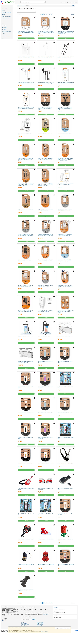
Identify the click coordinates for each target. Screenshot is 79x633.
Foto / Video (4, 29)
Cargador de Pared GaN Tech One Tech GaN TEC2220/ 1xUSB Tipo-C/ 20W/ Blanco (65, 210)
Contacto (69, 2)
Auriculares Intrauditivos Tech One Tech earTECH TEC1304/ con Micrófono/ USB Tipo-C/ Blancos (66, 83)
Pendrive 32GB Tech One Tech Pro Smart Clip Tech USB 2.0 (65, 514)
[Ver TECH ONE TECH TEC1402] (26, 23)
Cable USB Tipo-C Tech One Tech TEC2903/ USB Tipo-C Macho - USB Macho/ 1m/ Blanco (65, 184)
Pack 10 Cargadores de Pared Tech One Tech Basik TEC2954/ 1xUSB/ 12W (25, 362)
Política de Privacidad (45, 614)
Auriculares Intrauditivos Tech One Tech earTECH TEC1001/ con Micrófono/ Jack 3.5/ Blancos (46, 57)
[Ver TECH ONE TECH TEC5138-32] (66, 455)
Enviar (34, 619)
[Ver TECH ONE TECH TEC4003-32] (26, 505)
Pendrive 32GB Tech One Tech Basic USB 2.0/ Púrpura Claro (45, 438)
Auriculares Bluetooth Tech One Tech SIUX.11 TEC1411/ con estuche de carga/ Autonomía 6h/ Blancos (46, 32)
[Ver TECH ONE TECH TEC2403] (26, 277)
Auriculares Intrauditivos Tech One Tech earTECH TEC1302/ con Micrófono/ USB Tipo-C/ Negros (46, 83)
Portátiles (3, 10)
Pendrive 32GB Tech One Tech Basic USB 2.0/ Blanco (65, 413)
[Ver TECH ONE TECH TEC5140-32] (26, 480)
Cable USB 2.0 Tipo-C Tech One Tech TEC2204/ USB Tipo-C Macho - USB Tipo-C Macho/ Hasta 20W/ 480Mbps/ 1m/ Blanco (65, 159)
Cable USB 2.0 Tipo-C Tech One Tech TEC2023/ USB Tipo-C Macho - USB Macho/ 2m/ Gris (45, 159)
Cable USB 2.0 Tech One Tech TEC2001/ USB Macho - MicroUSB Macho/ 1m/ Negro (45, 133)
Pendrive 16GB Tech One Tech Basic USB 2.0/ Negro (25, 387)
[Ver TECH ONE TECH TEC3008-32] (26, 429)
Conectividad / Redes (5, 18)
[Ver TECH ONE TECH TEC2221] (46, 252)
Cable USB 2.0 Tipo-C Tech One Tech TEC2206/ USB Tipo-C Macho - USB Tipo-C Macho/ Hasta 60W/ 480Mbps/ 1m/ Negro (26, 184)
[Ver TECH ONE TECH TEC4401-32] (26, 455)
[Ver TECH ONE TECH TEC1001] (46, 49)
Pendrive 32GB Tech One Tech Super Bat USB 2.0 (26, 564)
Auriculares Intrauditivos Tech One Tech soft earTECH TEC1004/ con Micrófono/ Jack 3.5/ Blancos (45, 108)
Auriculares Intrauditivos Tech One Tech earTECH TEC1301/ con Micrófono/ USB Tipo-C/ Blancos (26, 83)
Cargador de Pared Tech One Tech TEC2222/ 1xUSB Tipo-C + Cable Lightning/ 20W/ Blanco (65, 260)
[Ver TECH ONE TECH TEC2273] (66, 226)
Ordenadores (4, 5)
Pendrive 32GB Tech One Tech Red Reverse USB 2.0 (46, 539)
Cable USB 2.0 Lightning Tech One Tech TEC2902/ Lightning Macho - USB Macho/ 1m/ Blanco (25, 134)
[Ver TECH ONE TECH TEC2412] (46, 277)
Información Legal (40, 622)
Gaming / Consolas (5, 20)
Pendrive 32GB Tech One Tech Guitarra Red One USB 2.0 (26, 489)
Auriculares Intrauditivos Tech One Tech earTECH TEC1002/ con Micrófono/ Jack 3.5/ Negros (66, 57)
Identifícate (63, 2)
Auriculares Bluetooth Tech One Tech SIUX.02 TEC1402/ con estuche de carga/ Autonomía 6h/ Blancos (26, 32)
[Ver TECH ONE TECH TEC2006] (26, 150)
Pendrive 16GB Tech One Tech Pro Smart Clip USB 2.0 (25, 413)
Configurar (57, 628)
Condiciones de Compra (25, 624)
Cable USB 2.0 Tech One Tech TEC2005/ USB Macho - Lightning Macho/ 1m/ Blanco (65, 133)
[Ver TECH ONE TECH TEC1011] (66, 23)
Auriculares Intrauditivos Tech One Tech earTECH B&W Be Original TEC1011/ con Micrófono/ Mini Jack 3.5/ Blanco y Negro (66, 32)
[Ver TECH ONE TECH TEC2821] (26, 582)
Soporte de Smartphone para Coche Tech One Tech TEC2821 (26, 590)
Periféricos (3, 25)
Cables (3, 23)
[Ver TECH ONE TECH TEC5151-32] (46, 531)
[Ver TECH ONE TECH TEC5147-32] (46, 480)
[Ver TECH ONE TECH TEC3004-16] (26, 404)
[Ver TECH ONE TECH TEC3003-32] (66, 505)
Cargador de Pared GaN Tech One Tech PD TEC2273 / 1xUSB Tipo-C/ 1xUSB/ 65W (65, 235)
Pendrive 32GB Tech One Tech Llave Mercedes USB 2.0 (65, 489)
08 (49, 14)
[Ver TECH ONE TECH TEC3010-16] (46, 353)
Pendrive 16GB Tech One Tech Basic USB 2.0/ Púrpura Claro (45, 387)
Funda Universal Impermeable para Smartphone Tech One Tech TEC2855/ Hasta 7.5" (46, 336)
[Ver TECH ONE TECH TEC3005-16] (66, 353)
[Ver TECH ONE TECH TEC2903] (66, 176)
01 (42, 14)
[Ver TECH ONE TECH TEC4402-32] (46, 455)
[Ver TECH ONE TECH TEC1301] (26, 74)
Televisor (3, 14)
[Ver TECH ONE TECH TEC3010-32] (46, 404)
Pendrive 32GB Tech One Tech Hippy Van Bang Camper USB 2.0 (45, 489)
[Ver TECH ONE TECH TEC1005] (66, 99)
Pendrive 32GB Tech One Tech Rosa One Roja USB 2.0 (65, 539)
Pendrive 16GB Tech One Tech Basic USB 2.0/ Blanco (65, 362)
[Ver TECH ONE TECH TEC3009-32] (46, 429)
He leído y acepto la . (28, 616)
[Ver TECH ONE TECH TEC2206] (26, 176)
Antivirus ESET (39, 625)
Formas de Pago (40, 624)
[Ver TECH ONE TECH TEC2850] (26, 328)
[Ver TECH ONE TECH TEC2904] (46, 302)
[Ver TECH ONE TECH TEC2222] (66, 252)
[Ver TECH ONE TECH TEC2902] (26, 125)
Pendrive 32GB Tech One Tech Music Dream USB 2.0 (26, 514)
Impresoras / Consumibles (6, 16)
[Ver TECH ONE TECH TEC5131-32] (66, 531)
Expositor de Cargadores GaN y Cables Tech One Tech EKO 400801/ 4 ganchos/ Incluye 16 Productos (66, 311)
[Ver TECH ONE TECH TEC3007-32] (66, 404)
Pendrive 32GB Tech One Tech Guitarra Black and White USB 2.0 (65, 463)
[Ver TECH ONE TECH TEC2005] (66, 125)
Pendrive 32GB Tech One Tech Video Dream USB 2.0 (66, 565)
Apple (3, 38)
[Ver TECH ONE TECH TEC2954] (26, 353)
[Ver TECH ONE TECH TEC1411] (46, 23)
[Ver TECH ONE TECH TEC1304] (66, 74)
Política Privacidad (24, 623)
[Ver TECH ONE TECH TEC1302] (46, 74)
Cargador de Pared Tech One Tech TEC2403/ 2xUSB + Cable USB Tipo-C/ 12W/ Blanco (25, 286)
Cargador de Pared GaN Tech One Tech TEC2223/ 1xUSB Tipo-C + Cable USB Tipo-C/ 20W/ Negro (25, 260)
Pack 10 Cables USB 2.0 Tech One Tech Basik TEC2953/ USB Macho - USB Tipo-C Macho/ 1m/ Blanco (65, 337)
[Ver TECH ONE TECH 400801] (66, 302)
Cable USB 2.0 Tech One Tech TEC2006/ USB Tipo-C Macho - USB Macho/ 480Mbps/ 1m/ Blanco (25, 159)
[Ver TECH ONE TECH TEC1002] (66, 49)
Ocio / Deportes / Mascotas (6, 35)
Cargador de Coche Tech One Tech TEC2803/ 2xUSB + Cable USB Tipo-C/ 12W (45, 210)
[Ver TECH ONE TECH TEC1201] (26, 49)
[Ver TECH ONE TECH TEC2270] (46, 226)
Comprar (26, 38)
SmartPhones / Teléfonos (6, 12)
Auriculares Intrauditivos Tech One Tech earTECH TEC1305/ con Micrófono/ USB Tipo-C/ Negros (26, 108)
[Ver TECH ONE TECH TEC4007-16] (66, 379)
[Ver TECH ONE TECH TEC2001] (46, 125)
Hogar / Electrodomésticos (6, 31)
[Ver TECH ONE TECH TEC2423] (26, 302)
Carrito (75, 2)
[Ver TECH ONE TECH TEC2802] (26, 201)
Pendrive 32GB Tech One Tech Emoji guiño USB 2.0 (45, 463)
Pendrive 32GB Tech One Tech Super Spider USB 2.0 (46, 565)
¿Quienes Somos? (24, 625)
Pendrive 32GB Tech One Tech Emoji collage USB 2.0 (26, 463)
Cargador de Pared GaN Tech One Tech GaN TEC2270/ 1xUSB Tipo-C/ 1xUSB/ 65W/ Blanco (45, 235)
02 (44, 14)
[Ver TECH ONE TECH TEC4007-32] (46, 505)
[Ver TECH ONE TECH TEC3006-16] (26, 379)
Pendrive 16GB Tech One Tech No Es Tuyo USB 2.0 (65, 387)
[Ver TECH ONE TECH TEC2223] (26, 252)
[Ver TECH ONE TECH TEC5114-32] (26, 556)
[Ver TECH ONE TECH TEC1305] (26, 99)
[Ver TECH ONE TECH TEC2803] (46, 201)
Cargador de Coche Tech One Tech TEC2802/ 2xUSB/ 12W (25, 210)
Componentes (4, 8)
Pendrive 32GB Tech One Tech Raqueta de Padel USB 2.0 (26, 539)
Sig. (51, 14)
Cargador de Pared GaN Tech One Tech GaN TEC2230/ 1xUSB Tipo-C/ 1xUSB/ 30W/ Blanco (25, 235)
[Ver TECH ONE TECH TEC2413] (66, 277)
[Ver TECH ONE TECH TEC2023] (46, 150)
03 (46, 14)
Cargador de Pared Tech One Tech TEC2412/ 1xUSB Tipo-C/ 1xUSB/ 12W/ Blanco (45, 286)
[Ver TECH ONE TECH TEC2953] (66, 328)
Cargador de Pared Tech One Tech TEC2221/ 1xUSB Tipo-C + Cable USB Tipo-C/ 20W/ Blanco (45, 260)
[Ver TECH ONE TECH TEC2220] (66, 201)
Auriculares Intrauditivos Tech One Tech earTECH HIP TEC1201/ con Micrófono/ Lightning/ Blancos (26, 57)
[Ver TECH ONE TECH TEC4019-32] (66, 556)
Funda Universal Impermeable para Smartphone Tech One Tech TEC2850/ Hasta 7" (26, 336)
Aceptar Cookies (67, 628)
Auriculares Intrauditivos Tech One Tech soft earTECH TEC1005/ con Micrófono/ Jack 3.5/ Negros (65, 108)
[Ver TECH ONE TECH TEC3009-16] (46, 379)
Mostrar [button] (72, 14)
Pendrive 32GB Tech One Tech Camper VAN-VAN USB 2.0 (66, 438)
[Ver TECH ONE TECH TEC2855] (46, 328)
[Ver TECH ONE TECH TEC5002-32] (66, 480)
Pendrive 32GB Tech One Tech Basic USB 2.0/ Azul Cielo (45, 413)
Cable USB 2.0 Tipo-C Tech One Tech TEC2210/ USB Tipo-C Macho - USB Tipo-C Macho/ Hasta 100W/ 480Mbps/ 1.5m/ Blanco (45, 184)
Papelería (3, 33)
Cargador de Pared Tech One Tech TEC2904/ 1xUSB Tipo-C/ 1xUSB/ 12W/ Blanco (45, 311)
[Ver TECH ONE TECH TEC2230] (26, 226)
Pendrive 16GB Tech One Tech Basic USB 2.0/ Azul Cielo (45, 362)
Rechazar (62, 628)
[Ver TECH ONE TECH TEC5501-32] (46, 556)
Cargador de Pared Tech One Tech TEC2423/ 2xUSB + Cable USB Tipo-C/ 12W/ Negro (25, 311)
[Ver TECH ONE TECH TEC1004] (46, 99)
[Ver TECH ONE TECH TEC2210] (46, 176)
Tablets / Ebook (4, 27)
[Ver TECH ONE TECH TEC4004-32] (66, 429)
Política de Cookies (44, 631)
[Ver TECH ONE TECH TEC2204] (66, 150)
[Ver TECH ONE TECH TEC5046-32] (26, 531)
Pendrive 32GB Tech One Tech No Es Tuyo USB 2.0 (45, 514)
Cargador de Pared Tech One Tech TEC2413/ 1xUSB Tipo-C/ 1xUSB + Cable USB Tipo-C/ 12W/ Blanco (65, 286)
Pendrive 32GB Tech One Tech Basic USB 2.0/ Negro (25, 438)
